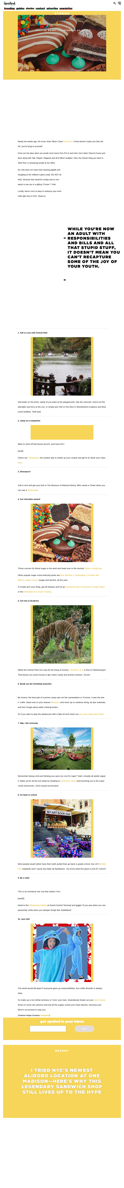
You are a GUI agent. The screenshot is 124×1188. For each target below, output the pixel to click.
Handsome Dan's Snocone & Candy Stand (85, 587)
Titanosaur (32, 490)
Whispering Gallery (38, 905)
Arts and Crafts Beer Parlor (91, 714)
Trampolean (33, 458)
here (20, 462)
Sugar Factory (31, 580)
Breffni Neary (46, 30)
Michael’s (55, 702)
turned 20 (68, 141)
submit (84, 1028)
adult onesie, (100, 1000)
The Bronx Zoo (76, 670)
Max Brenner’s (67, 575)
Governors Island (68, 781)
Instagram (44, 1015)
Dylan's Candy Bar (93, 568)
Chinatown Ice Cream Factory (37, 592)
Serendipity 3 (81, 575)
